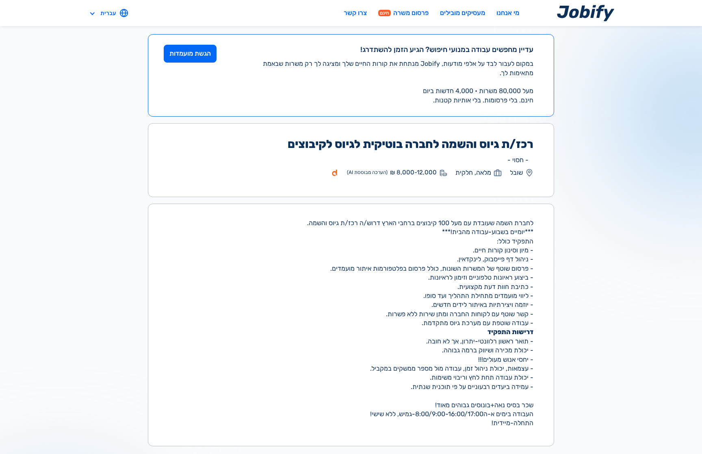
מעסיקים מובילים (462, 13)
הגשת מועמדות (190, 53)
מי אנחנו (507, 13)
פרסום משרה (404, 13)
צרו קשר (355, 13)
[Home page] (585, 12)
